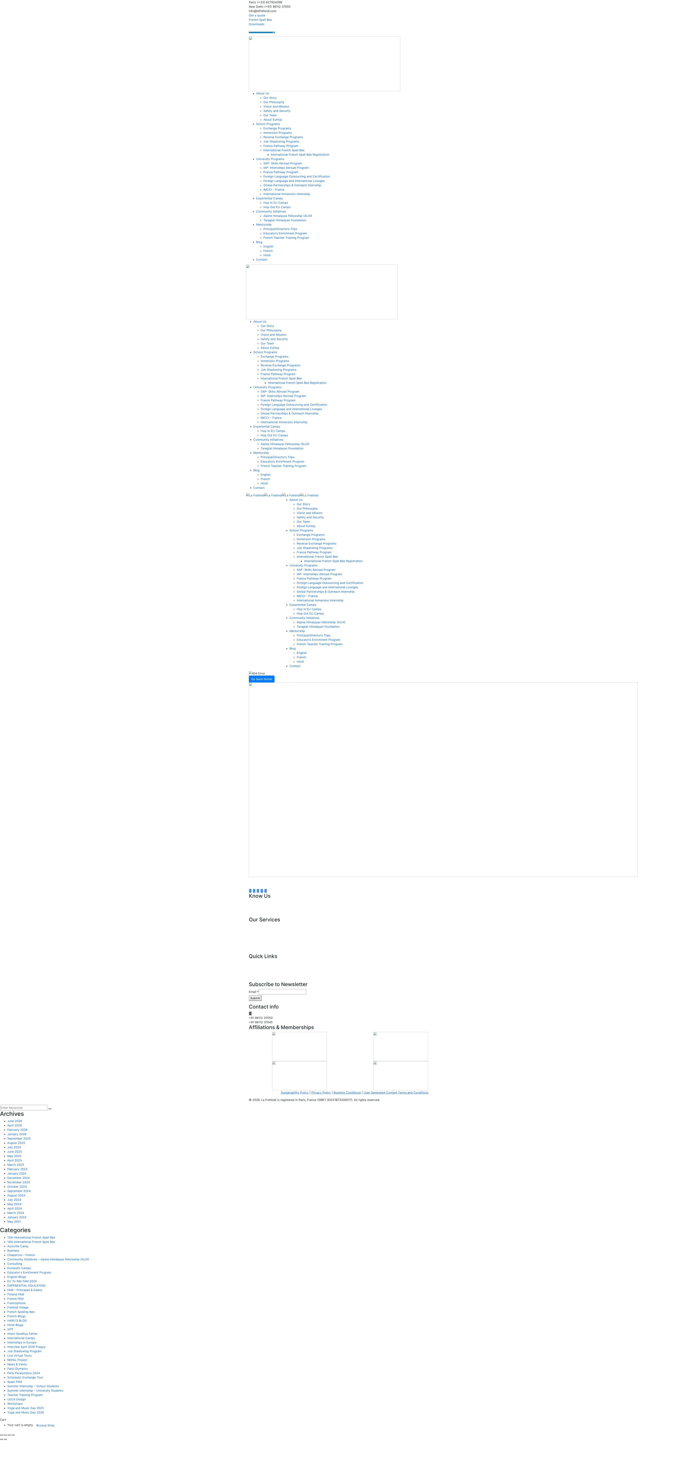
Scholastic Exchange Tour (25, 1377)
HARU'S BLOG (17, 1320)
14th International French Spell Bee (31, 1242)
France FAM (15, 1298)
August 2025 (16, 1143)
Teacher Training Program (25, 1395)
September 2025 (19, 1138)
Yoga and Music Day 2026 (25, 1412)
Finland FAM (15, 1294)
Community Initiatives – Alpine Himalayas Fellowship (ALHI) (48, 1259)
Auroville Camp (17, 1246)
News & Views (17, 1364)
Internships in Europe (21, 1342)
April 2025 (14, 1160)
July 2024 (14, 1199)
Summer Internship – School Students (33, 1386)
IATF (10, 1329)
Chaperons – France (21, 1255)
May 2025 (14, 1156)
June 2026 (14, 1121)
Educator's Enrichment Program (29, 1272)
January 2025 (16, 1173)
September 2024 (19, 1191)
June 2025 (14, 1151)
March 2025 (15, 1165)
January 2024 (16, 1217)
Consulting (14, 1263)
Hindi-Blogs (15, 1325)
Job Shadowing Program (24, 1351)
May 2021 (14, 1221)
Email (254, 992)
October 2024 (17, 1186)
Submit (255, 998)
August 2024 (16, 1195)
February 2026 (17, 1130)
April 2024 (14, 1208)
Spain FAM (14, 1382)
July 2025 (14, 1147)
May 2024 (14, 1204)
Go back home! (261, 679)
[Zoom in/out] (12, 1434)
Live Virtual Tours (19, 1355)
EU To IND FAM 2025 (22, 1281)
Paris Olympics (17, 1368)
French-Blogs (16, 1316)
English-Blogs (16, 1277)
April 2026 (14, 1125)
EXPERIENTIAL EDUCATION (26, 1285)
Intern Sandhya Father (22, 1333)
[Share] (5, 1434)
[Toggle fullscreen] (9, 1434)
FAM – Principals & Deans (24, 1290)
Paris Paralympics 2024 (23, 1373)
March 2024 (15, 1213)
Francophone (16, 1303)
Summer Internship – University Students (35, 1390)
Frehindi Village (17, 1307)
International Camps (21, 1338)
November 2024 (18, 1182)
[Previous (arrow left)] (1, 1439)
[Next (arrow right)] (5, 1439)
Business (13, 1250)
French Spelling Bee (20, 1312)
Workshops (15, 1403)
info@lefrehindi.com (266, 1013)
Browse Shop (45, 1425)
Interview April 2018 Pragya (26, 1347)
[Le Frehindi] (255, 495)
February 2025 (17, 1169)
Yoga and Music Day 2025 (25, 1408)
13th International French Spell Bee (31, 1237)
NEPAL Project (17, 1360)
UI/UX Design (16, 1399)
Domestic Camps (19, 1268)
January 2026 (16, 1134)
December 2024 (18, 1178)
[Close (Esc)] (1, 1434)
